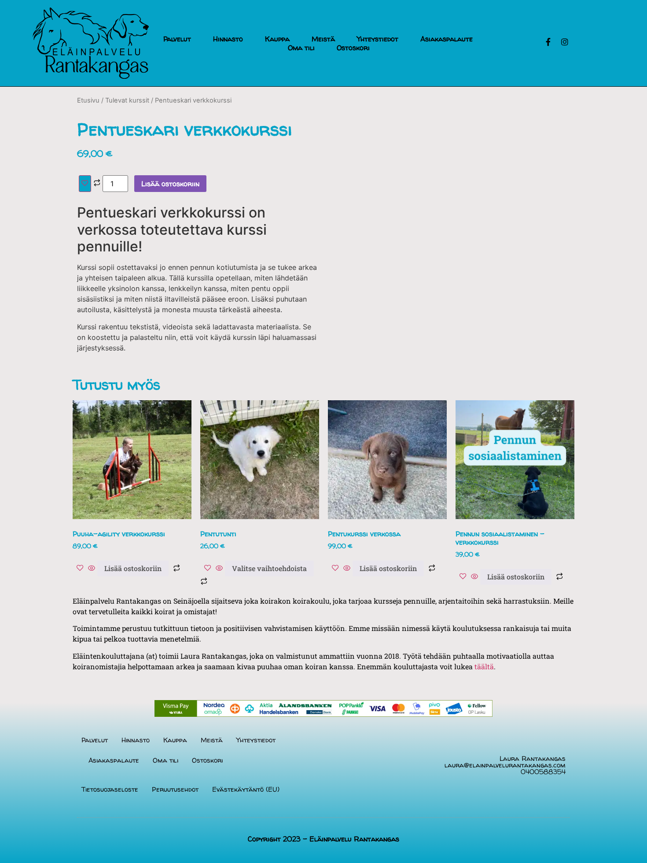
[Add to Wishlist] (85, 183)
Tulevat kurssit (127, 100)
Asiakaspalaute (446, 38)
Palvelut (177, 38)
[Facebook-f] (548, 42)
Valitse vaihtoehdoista (269, 568)
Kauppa (277, 38)
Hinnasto (228, 38)
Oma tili (301, 47)
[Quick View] (91, 568)
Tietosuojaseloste (109, 789)
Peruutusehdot (175, 789)
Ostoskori (353, 47)
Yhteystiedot (377, 38)
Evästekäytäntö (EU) (245, 789)
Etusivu (88, 100)
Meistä (323, 38)
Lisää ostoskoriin (170, 183)
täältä (484, 666)
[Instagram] (565, 42)
